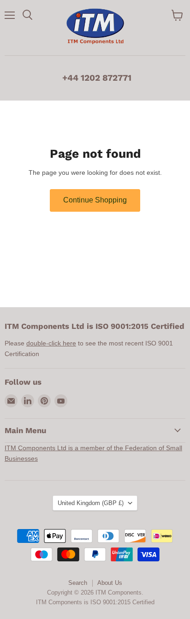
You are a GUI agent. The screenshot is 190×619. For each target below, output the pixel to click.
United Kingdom (91, 503)
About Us (109, 582)
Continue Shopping (95, 200)
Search (77, 582)
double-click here (51, 343)
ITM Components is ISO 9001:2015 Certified (95, 602)
